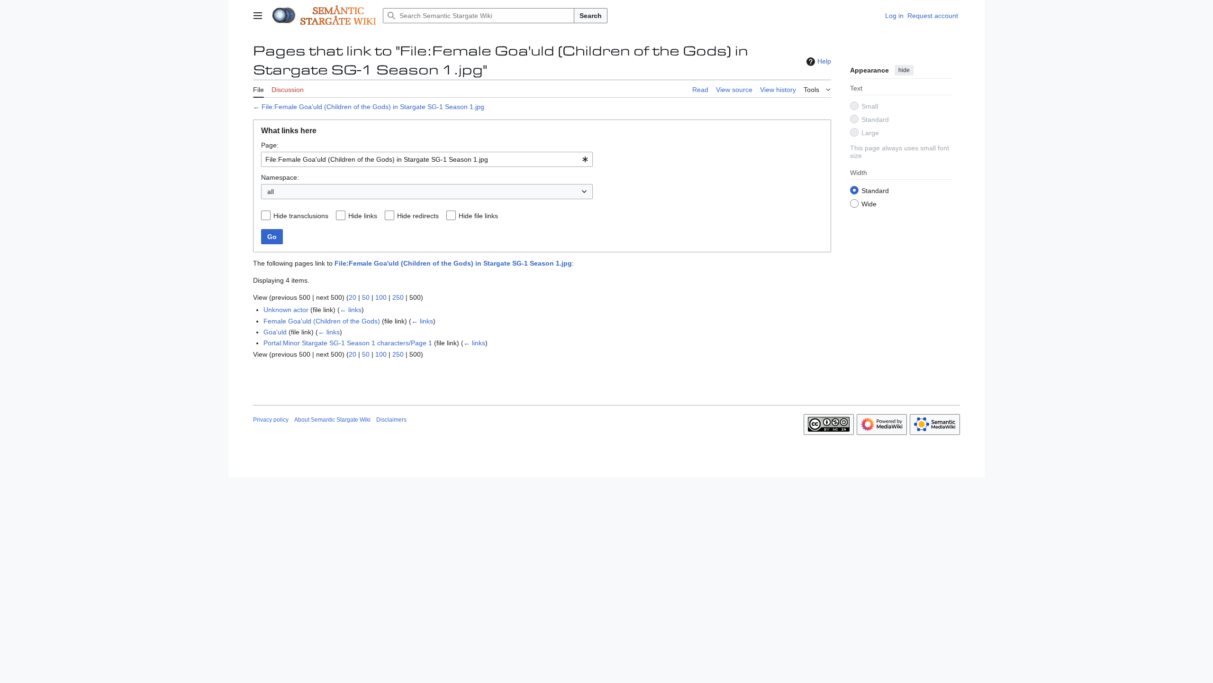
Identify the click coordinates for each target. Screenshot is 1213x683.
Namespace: (280, 177)
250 (398, 297)
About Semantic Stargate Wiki (332, 419)
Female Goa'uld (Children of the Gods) (321, 321)
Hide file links (478, 216)
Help (824, 61)
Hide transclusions (300, 216)
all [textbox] (270, 191)
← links (351, 310)
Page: (270, 145)
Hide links (362, 216)
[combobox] (427, 159)
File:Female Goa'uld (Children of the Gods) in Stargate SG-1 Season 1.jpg (373, 107)
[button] (257, 15)
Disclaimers (391, 419)
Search (590, 15)
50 (366, 297)
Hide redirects (418, 216)
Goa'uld (275, 332)
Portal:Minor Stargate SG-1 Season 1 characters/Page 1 (347, 343)
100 (381, 297)
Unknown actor (285, 310)
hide (904, 70)
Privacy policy (271, 419)
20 (352, 297)
